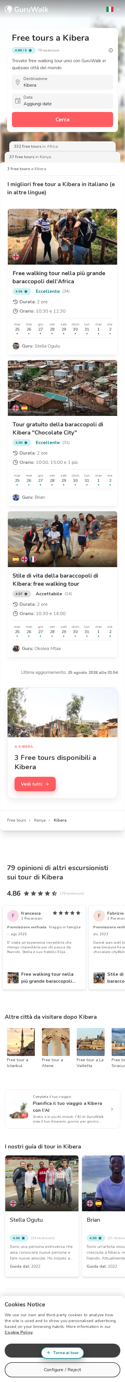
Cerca (62, 119)
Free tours (16, 820)
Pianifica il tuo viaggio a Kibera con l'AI (67, 1107)
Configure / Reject (62, 1370)
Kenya (40, 820)
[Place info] (110, 50)
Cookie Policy (19, 1332)
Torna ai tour (66, 1353)
